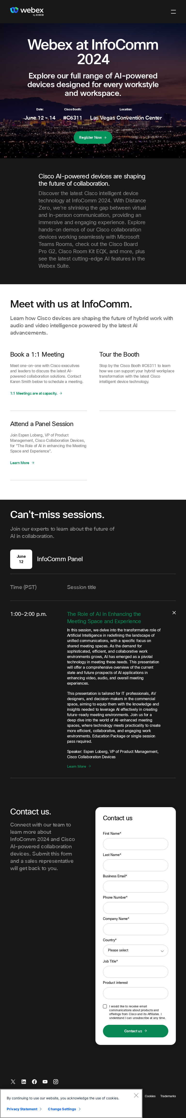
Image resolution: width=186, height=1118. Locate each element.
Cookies (150, 1096)
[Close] (136, 1095)
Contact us (133, 1031)
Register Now (90, 137)
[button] (173, 11)
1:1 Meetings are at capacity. (33, 393)
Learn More (19, 462)
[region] (71, 1103)
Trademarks (168, 1096)
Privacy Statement (22, 1109)
